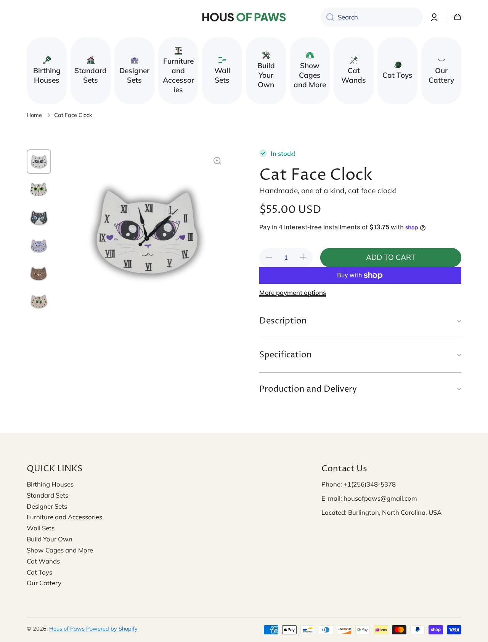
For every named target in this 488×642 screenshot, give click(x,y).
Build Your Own (49, 539)
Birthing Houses (50, 484)
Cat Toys (39, 572)
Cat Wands (43, 561)
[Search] (327, 17)
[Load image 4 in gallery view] (39, 246)
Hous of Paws (67, 628)
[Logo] (244, 17)
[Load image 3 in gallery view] (39, 218)
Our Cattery (44, 583)
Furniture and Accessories (64, 517)
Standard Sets (47, 495)
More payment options (292, 292)
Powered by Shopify (112, 628)
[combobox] (372, 17)
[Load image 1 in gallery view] (39, 161)
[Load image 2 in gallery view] (39, 190)
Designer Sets (47, 506)
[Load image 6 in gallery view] (39, 302)
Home (34, 115)
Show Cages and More (60, 550)
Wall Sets (41, 528)
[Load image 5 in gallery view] (39, 274)
